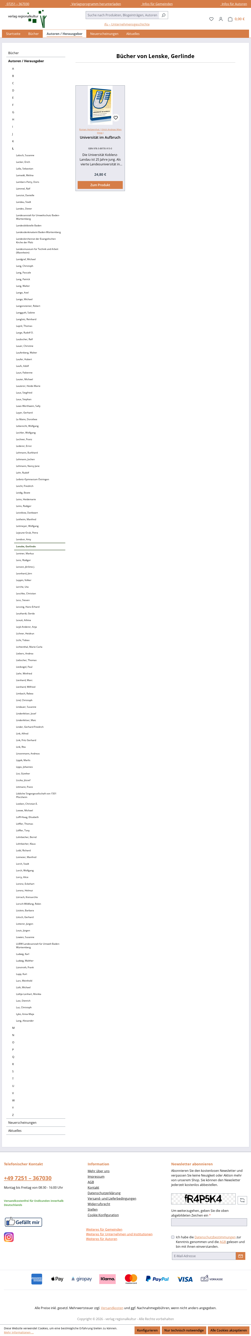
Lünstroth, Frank (25, 967)
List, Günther (23, 773)
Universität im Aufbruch (100, 137)
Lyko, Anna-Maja (25, 1014)
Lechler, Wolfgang (26, 432)
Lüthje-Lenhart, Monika (28, 994)
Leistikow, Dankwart (27, 512)
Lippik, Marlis (23, 760)
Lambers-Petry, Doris (27, 182)
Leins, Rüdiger (23, 506)
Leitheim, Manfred (26, 519)
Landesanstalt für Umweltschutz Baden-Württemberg (38, 217)
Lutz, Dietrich (23, 1000)
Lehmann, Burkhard (27, 452)
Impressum (96, 1176)
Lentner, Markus (25, 553)
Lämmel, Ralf (23, 188)
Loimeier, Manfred (26, 857)
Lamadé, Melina (25, 175)
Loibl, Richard (23, 850)
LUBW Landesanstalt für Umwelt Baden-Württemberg (38, 945)
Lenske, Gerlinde (26, 546)
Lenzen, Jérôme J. (25, 566)
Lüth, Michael (23, 987)
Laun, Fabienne (24, 372)
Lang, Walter (23, 286)
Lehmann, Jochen (25, 459)
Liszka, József (23, 780)
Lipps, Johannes (24, 767)
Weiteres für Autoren (101, 1239)
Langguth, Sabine (25, 312)
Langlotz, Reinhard (26, 319)
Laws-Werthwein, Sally (28, 406)
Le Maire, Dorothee (26, 419)
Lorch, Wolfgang (25, 870)
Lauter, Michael (24, 379)
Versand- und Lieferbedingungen (112, 1198)
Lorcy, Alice (22, 877)
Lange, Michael (24, 299)
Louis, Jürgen (23, 930)
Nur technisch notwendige (184, 1330)
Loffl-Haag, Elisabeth (27, 817)
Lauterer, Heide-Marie (28, 386)
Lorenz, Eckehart (25, 883)
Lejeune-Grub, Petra (27, 532)
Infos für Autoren (233, 4)
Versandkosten (112, 1308)
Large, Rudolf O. (24, 332)
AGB (91, 1182)
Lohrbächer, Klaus (26, 843)
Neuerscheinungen (22, 1122)
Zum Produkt (100, 185)
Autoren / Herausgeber (26, 61)
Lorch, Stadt (22, 863)
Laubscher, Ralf (24, 339)
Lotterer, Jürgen (24, 923)
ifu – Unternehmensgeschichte (127, 24)
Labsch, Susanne (25, 155)
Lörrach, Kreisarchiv (27, 897)
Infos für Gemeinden (157, 4)
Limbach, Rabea (24, 693)
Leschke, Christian (26, 593)
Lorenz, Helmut (24, 890)
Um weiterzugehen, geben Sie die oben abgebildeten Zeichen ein (200, 1213)
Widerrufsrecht (99, 1204)
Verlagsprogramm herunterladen (95, 4)
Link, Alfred (22, 733)
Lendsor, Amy (23, 539)
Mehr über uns (99, 1171)
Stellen (93, 1209)
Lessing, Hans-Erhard (27, 606)
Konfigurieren (147, 1330)
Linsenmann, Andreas (28, 753)
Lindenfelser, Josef (26, 713)
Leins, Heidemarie (26, 499)
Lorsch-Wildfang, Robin (28, 903)
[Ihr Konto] (221, 19)
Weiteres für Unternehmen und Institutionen (119, 1234)
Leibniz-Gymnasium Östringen (32, 479)
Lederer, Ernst (24, 446)
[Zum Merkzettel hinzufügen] (116, 118)
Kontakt (93, 1187)
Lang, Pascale (23, 272)
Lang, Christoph (24, 266)
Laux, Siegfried (24, 392)
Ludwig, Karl (22, 954)
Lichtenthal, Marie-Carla (29, 646)
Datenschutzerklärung (104, 1193)
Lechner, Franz (24, 439)
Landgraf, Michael (26, 259)
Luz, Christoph (24, 1007)
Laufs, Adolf (22, 366)
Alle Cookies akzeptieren (228, 1330)
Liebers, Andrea (24, 653)
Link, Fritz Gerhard (26, 740)
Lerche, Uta (22, 586)
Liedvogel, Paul (24, 666)
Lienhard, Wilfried (25, 686)
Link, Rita (21, 747)
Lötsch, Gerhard (25, 917)
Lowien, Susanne (25, 937)
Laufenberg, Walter (26, 352)
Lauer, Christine (24, 346)
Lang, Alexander (25, 1020)
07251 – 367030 (17, 4)
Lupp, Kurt (21, 974)
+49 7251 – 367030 (28, 1178)
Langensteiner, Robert (28, 306)
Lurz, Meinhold (24, 980)
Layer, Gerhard (24, 412)
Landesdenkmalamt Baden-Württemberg (38, 232)
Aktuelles (15, 1130)
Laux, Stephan (23, 399)
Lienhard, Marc (24, 680)
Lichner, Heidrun (25, 633)
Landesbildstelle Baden (28, 225)
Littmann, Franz (24, 787)
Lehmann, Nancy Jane (28, 466)
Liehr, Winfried (24, 673)
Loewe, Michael (24, 810)
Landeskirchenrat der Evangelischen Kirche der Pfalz (36, 240)
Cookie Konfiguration (103, 1215)
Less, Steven (23, 600)
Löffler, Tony (23, 830)
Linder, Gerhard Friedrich (30, 727)
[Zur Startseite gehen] (25, 19)
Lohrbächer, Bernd (26, 837)
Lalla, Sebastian (24, 168)
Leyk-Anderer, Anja (26, 626)
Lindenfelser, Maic (26, 720)
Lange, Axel (22, 292)
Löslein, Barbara (25, 910)
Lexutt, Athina (23, 620)
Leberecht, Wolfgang (27, 426)
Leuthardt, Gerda (25, 613)
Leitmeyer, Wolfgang (27, 526)
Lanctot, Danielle (25, 195)
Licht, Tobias (23, 640)
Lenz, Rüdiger (23, 560)
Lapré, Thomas (24, 326)
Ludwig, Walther (25, 960)
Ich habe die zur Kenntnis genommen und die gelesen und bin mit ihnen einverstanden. (210, 1242)
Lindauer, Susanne (26, 707)
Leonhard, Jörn (24, 573)
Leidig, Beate (23, 492)
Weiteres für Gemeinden (104, 1229)
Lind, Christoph (24, 700)
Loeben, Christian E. (27, 803)
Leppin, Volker (23, 580)
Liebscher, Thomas (26, 660)
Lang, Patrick (23, 279)
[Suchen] (163, 15)
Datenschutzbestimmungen (215, 1237)
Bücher (13, 53)
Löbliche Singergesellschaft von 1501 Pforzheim (36, 795)
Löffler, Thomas (24, 823)
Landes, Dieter (24, 208)
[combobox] (122, 15)
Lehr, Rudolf (22, 472)
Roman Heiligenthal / (90, 129)
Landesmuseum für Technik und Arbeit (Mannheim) (37, 250)
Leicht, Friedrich (24, 486)
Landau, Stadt (23, 202)
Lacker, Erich (23, 162)
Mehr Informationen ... (19, 1332)
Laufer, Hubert (24, 359)
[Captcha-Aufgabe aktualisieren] (242, 1200)
